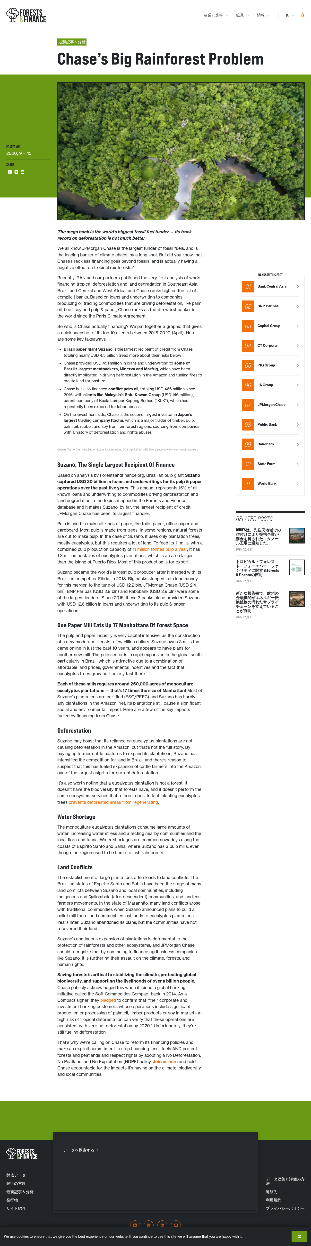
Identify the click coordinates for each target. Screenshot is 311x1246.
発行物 (12, 1200)
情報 (261, 15)
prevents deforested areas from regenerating (113, 802)
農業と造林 (213, 15)
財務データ (16, 1175)
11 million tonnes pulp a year (160, 549)
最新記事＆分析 (20, 1192)
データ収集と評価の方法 (285, 1181)
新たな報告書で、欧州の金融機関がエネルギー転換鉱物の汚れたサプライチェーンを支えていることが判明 (257, 602)
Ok (299, 1236)
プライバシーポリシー (285, 1208)
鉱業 (240, 15)
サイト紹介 (16, 1208)
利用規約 (273, 1200)
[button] (10, 172)
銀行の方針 (16, 1183)
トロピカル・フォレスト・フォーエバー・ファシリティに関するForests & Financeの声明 (257, 568)
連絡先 (271, 1192)
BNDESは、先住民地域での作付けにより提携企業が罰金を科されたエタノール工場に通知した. (258, 536)
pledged (108, 1000)
